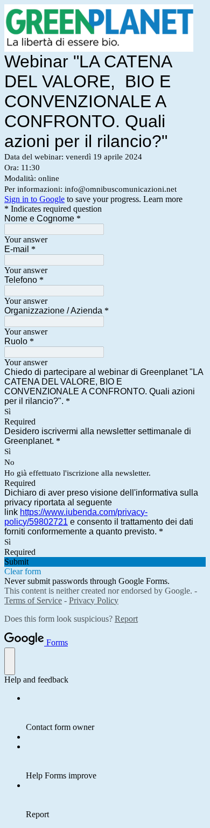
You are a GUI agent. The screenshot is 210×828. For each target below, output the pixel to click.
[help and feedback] (9, 661)
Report (126, 618)
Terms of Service (33, 600)
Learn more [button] (163, 199)
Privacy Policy (93, 600)
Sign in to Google (34, 199)
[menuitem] (116, 712)
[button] (105, 562)
